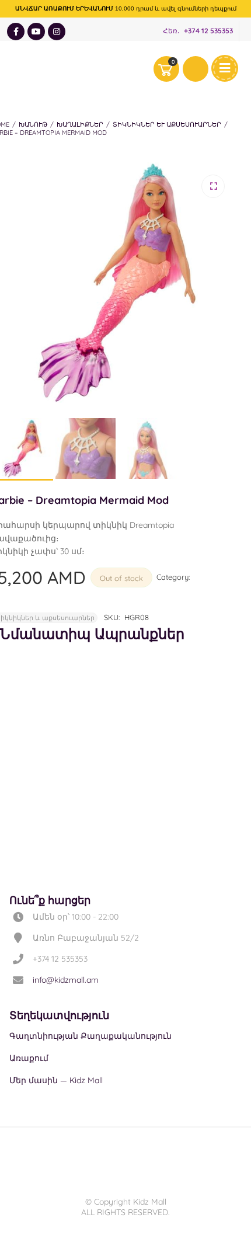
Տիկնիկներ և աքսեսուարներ (167, 124)
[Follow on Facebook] (16, 31)
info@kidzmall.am (66, 980)
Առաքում (28, 1058)
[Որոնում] (195, 69)
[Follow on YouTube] (36, 31)
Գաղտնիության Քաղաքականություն (90, 1036)
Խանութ (33, 124)
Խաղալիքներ (80, 124)
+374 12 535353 (208, 31)
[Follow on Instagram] (56, 31)
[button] (213, 186)
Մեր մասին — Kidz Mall (56, 1080)
